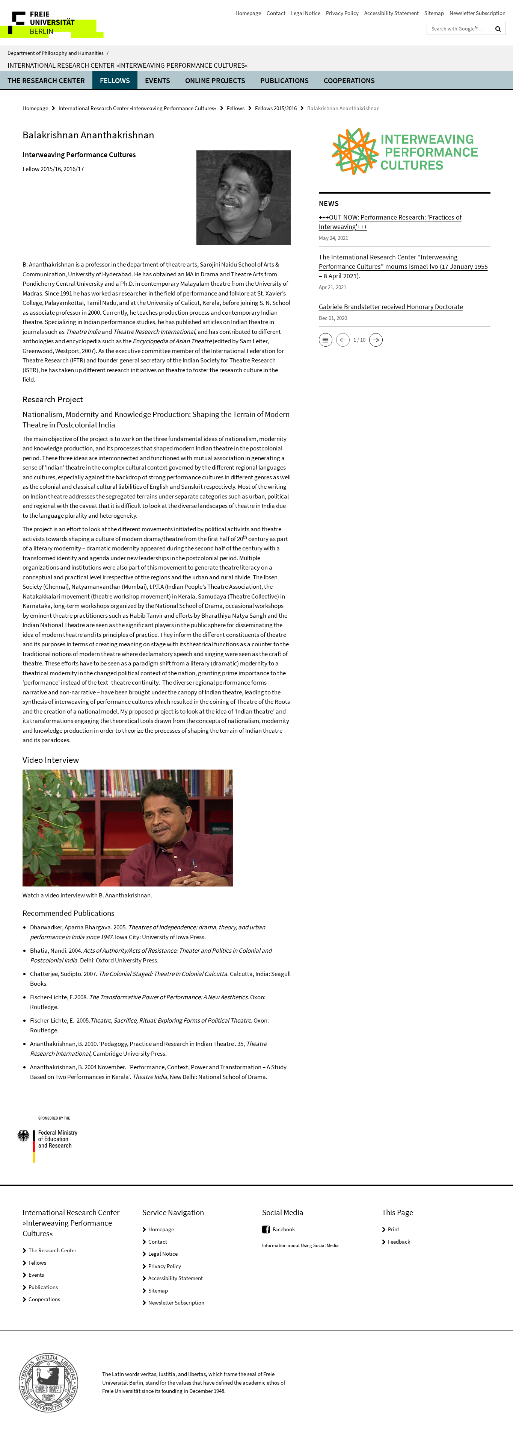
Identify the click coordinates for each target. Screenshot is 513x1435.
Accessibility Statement (391, 13)
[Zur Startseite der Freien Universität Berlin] (63, 23)
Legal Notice (305, 13)
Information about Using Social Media (300, 1245)
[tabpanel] (157, 615)
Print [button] (393, 1229)
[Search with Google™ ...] (498, 29)
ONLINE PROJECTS (215, 80)
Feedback (399, 1241)
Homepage (248, 13)
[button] (325, 339)
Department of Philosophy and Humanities (58, 53)
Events (157, 80)
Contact (276, 13)
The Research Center (46, 80)
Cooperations (349, 80)
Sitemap (434, 13)
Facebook (284, 1229)
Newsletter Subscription (477, 13)
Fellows (115, 80)
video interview (65, 895)
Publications (284, 80)
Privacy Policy (342, 13)
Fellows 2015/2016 (276, 108)
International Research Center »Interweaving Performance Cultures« (128, 65)
